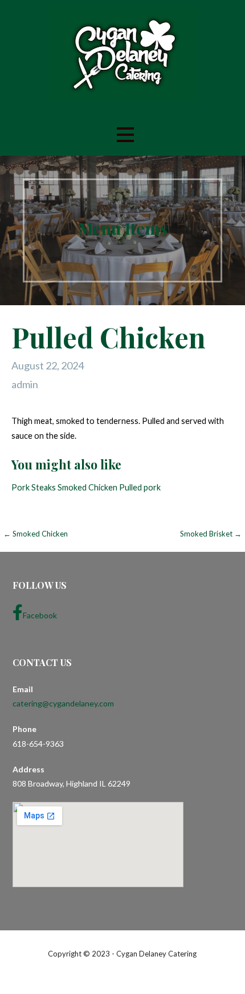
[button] (125, 135)
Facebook (40, 615)
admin (24, 384)
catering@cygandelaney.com (63, 703)
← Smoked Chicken (35, 533)
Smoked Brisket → (211, 533)
